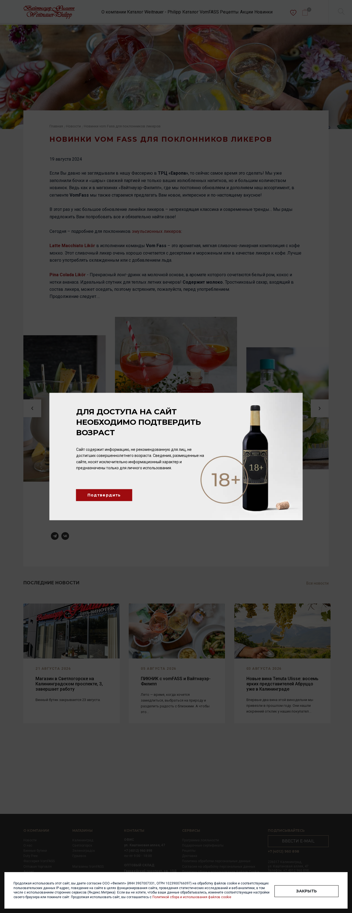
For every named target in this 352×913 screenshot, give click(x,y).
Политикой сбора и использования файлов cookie (191, 897)
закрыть (306, 891)
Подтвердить (104, 495)
